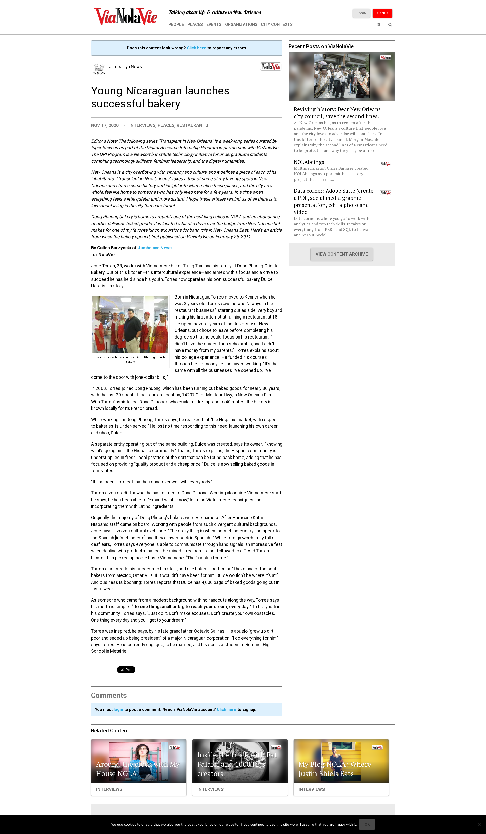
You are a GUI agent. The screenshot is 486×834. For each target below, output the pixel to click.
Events (213, 24)
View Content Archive (342, 254)
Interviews (142, 125)
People (176, 24)
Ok (367, 824)
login (118, 709)
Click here (196, 48)
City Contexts (277, 24)
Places (195, 24)
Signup (382, 13)
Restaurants (192, 125)
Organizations (241, 24)
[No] (479, 824)
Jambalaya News (155, 247)
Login (361, 13)
